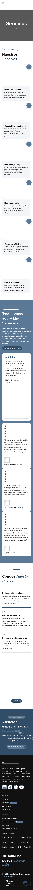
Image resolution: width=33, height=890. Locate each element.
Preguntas (5, 802)
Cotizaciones (6, 806)
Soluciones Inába (8, 876)
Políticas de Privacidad (9, 829)
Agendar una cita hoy (15, 746)
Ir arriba (26, 885)
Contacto (16, 700)
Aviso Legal (6, 825)
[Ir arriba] (25, 882)
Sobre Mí (5, 799)
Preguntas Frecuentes (9, 818)
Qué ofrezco (6, 809)
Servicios (16, 23)
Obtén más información (11, 348)
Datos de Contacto (8, 822)
